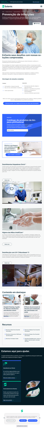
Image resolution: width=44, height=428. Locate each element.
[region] (22, 419)
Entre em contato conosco (9, 377)
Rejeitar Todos (23, 420)
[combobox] (17, 130)
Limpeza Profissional (17, 11)
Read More (6, 316)
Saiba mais (7, 180)
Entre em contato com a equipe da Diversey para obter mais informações (21, 103)
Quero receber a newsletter (14, 154)
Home (3, 11)
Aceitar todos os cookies (32, 420)
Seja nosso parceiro (7, 400)
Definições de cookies (22, 426)
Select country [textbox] (10, 130)
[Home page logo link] (22, 411)
